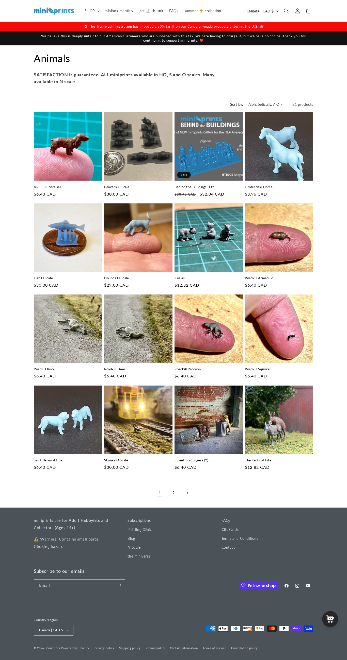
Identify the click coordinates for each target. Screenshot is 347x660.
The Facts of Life (258, 460)
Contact (228, 547)
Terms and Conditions (240, 538)
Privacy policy (104, 648)
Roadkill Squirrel (258, 369)
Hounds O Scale (116, 278)
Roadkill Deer (114, 369)
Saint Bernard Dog (48, 460)
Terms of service (214, 648)
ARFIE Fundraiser (47, 187)
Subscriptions (139, 520)
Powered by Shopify (75, 648)
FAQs (226, 520)
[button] (92, 11)
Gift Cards (230, 529)
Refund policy (155, 648)
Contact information (184, 648)
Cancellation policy (244, 648)
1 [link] (160, 492)
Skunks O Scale (116, 460)
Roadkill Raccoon (188, 369)
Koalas (180, 278)
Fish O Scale (43, 278)
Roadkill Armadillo (259, 278)
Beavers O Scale (117, 187)
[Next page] (187, 492)
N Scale (134, 547)
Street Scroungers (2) (191, 460)
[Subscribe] (119, 585)
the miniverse (139, 556)
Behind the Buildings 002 (194, 187)
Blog (131, 538)
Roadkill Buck (44, 369)
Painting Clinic (140, 529)
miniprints (53, 648)
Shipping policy (130, 648)
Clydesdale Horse (259, 187)
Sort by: (236, 104)
